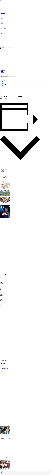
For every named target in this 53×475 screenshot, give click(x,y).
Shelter (2, 473)
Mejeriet (2, 71)
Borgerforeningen (3, 70)
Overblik (2, 68)
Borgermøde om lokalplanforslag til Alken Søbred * (4, 286)
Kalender (2, 69)
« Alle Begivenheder (2, 93)
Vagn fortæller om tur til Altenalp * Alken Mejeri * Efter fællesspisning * (4, 292)
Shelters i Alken (3, 74)
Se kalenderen (1, 304)
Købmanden (2, 72)
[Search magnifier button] (0, 48)
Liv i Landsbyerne (3, 73)
